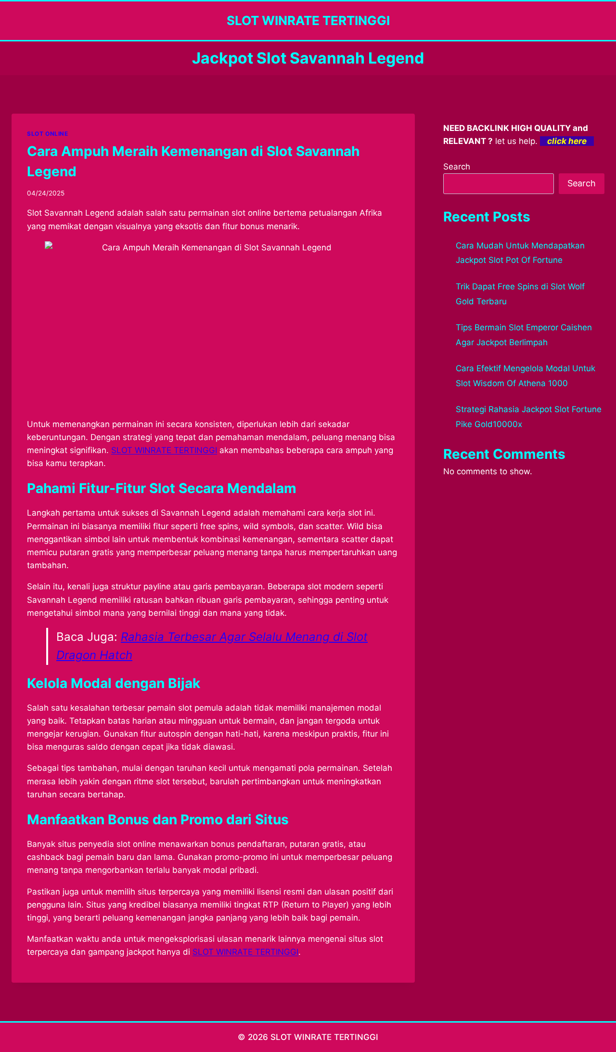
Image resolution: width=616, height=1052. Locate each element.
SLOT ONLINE (47, 133)
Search (456, 166)
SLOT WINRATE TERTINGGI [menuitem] (164, 450)
